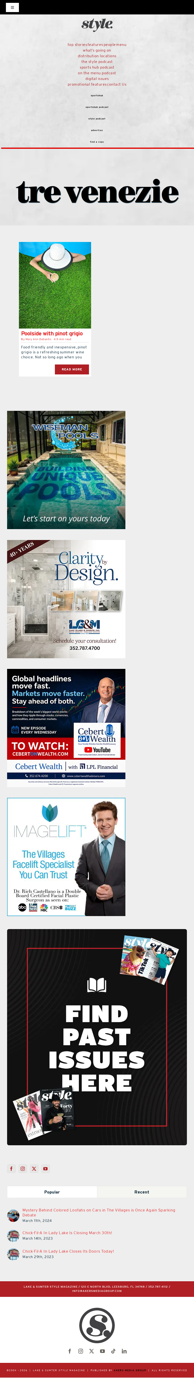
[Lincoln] (66, 800)
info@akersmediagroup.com (97, 1291)
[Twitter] (34, 1168)
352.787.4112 (158, 1287)
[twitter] (91, 1351)
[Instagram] (22, 1168)
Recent (141, 1191)
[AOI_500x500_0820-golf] (66, 671)
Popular (52, 1191)
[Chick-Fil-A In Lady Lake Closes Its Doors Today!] (13, 1251)
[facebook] (70, 1351)
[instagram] (80, 1351)
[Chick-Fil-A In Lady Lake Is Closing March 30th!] (13, 1232)
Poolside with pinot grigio (52, 333)
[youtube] (102, 1351)
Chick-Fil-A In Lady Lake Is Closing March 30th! (67, 1232)
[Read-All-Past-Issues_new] (97, 931)
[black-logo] (97, 9)
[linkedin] (124, 1351)
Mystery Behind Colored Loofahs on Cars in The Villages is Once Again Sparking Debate (99, 1212)
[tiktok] (113, 1351)
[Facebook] (11, 1168)
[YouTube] (45, 1168)
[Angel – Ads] (66, 542)
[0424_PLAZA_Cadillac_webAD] (66, 413)
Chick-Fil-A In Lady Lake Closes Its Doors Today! (68, 1251)
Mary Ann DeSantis (39, 339)
